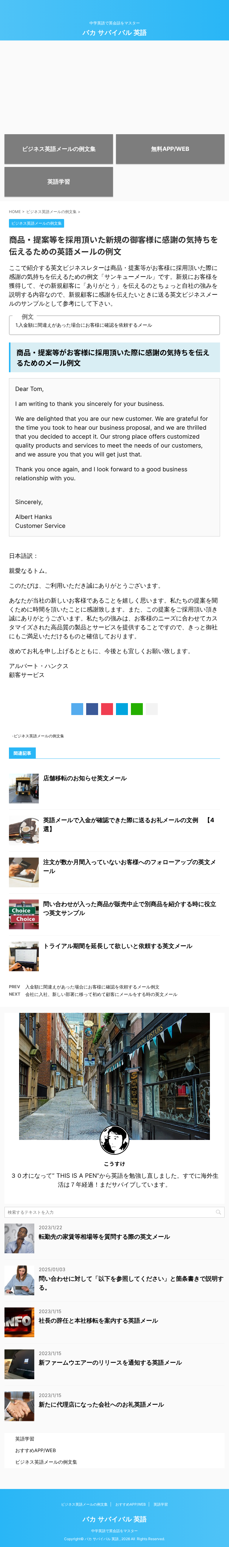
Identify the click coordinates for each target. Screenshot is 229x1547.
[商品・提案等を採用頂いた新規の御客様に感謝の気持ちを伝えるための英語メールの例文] (122, 709)
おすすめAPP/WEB (35, 1450)
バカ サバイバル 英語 (115, 32)
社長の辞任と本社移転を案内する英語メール (98, 1320)
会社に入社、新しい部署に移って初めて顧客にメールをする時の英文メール (101, 994)
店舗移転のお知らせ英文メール (85, 778)
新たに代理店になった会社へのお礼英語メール (101, 1404)
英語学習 (24, 1439)
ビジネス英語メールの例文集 (39, 735)
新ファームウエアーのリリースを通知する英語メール (110, 1362)
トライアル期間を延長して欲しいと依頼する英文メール (117, 946)
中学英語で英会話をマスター (114, 1531)
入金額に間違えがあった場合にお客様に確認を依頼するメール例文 (92, 987)
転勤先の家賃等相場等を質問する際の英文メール (104, 1236)
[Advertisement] (114, 85)
